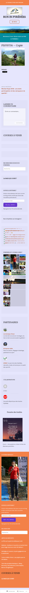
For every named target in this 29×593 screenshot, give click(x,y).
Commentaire (19, 122)
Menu (15, 22)
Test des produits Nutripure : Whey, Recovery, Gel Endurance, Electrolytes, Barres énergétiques (12, 565)
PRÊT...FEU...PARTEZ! (8, 519)
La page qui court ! (10, 178)
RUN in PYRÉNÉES (14, 16)
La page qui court (7, 578)
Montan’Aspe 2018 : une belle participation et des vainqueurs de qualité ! (13, 90)
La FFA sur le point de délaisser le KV (12, 541)
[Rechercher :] (14, 169)
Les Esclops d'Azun (9, 334)
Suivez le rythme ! (9, 190)
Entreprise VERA (8, 348)
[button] (6, 256)
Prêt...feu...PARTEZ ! (10, 205)
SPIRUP (5, 363)
